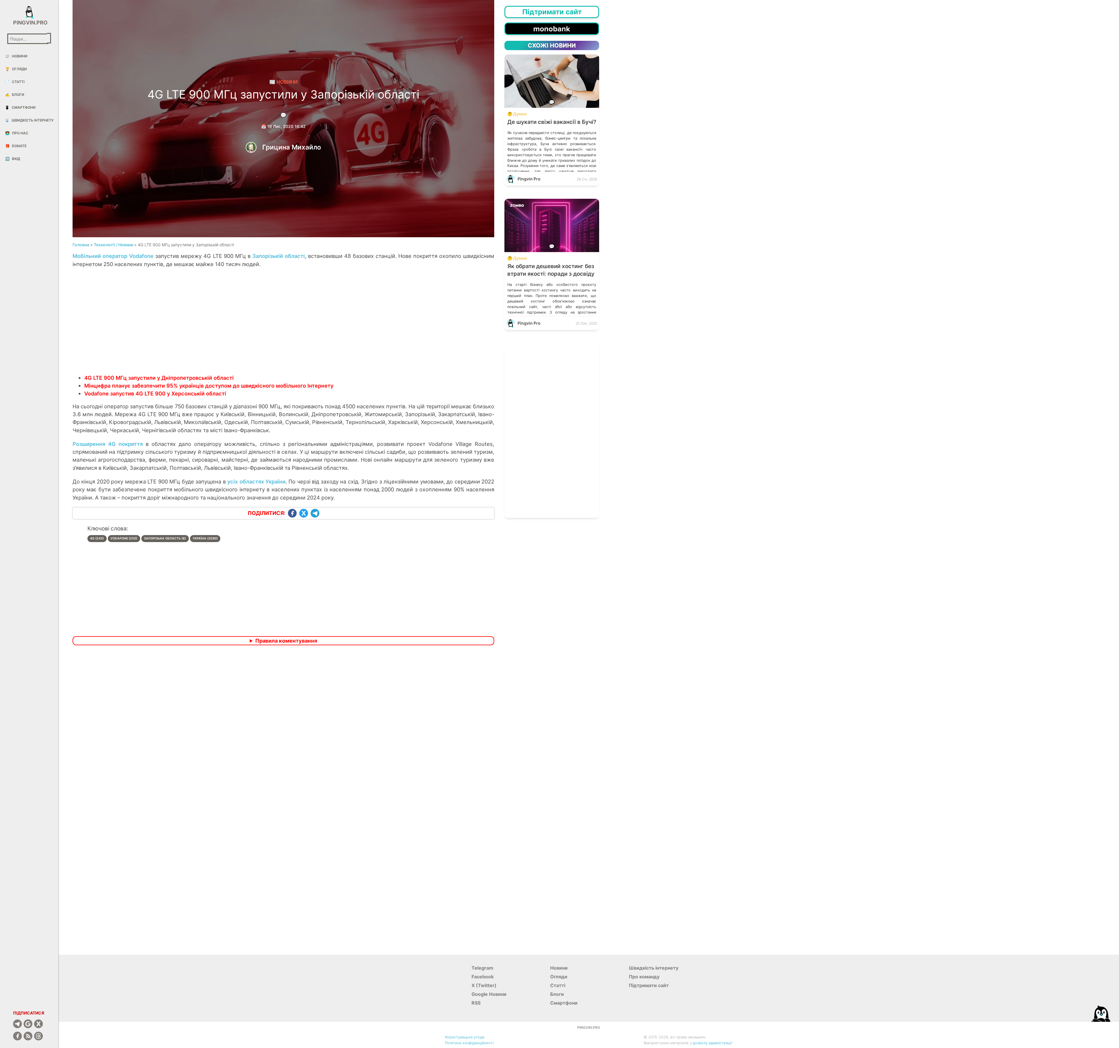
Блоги (14, 94)
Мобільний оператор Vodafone (113, 256)
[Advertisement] (283, 327)
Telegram (482, 968)
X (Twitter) (484, 985)
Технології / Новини (113, 244)
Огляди (16, 69)
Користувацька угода (464, 1037)
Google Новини (488, 994)
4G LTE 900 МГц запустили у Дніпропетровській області (159, 377)
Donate (16, 146)
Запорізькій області (278, 256)
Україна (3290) (205, 538)
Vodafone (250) (123, 538)
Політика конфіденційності (469, 1043)
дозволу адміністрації (712, 1043)
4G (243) (97, 538)
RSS (476, 1003)
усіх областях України (256, 481)
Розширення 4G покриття (108, 444)
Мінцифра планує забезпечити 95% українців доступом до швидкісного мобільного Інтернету (208, 385)
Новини (16, 56)
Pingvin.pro (29, 23)
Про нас (16, 133)
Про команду (644, 977)
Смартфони (20, 107)
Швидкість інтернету (29, 120)
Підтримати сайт (649, 985)
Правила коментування (286, 641)
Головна (81, 244)
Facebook (482, 977)
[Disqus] (283, 727)
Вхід (12, 159)
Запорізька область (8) (165, 538)
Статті (14, 82)
